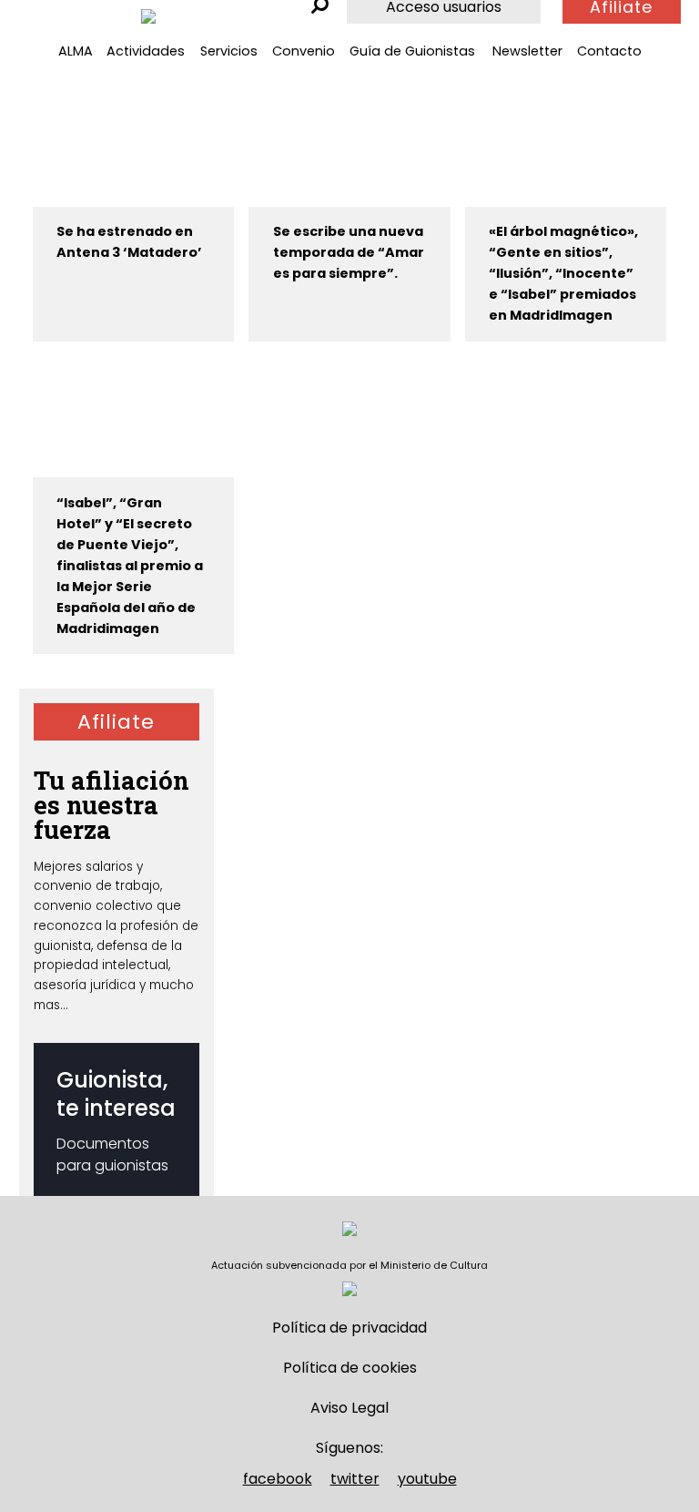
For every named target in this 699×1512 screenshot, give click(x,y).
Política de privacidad (349, 1327)
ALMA (75, 51)
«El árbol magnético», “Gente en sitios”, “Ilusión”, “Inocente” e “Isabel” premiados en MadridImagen (563, 273)
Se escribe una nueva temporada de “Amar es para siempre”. (348, 252)
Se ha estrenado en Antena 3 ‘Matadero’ (129, 241)
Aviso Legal (349, 1407)
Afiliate (116, 722)
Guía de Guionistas (412, 51)
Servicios (229, 51)
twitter (355, 1478)
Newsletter (527, 51)
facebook (277, 1478)
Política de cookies (350, 1367)
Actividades (145, 51)
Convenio (303, 51)
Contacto (609, 51)
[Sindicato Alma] (148, 16)
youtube (427, 1478)
